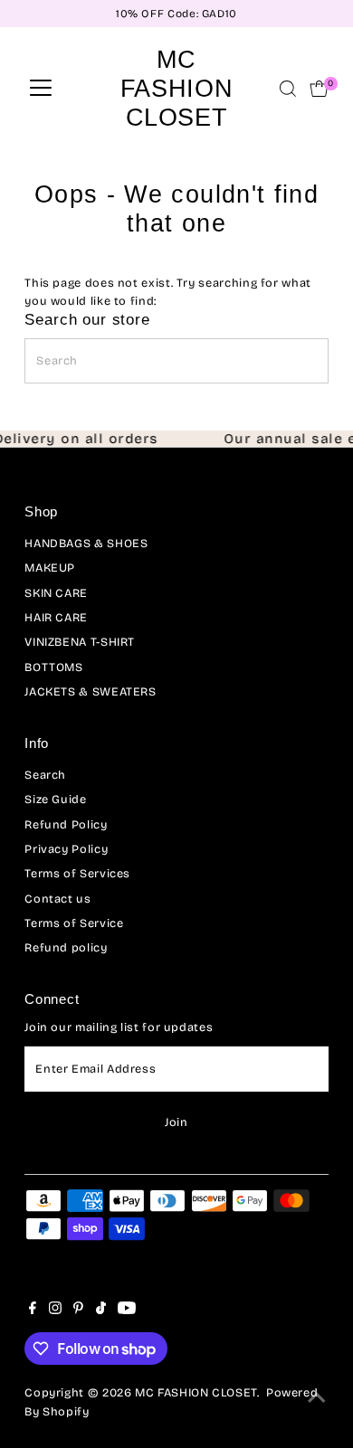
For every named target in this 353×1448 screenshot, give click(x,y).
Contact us (57, 898)
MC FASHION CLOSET (176, 88)
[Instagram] (55, 1310)
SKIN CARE (56, 593)
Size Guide (55, 799)
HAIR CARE (56, 617)
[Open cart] (319, 88)
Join (176, 1122)
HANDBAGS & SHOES (86, 543)
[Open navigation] (40, 88)
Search (45, 774)
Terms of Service (73, 923)
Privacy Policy (66, 849)
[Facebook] (32, 1310)
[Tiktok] (100, 1310)
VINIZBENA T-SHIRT (79, 641)
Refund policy (65, 947)
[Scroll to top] (317, 1398)
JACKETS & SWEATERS (90, 691)
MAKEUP (49, 567)
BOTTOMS (53, 667)
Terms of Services (77, 873)
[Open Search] (288, 88)
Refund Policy (65, 824)
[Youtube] (126, 1310)
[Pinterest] (78, 1310)
